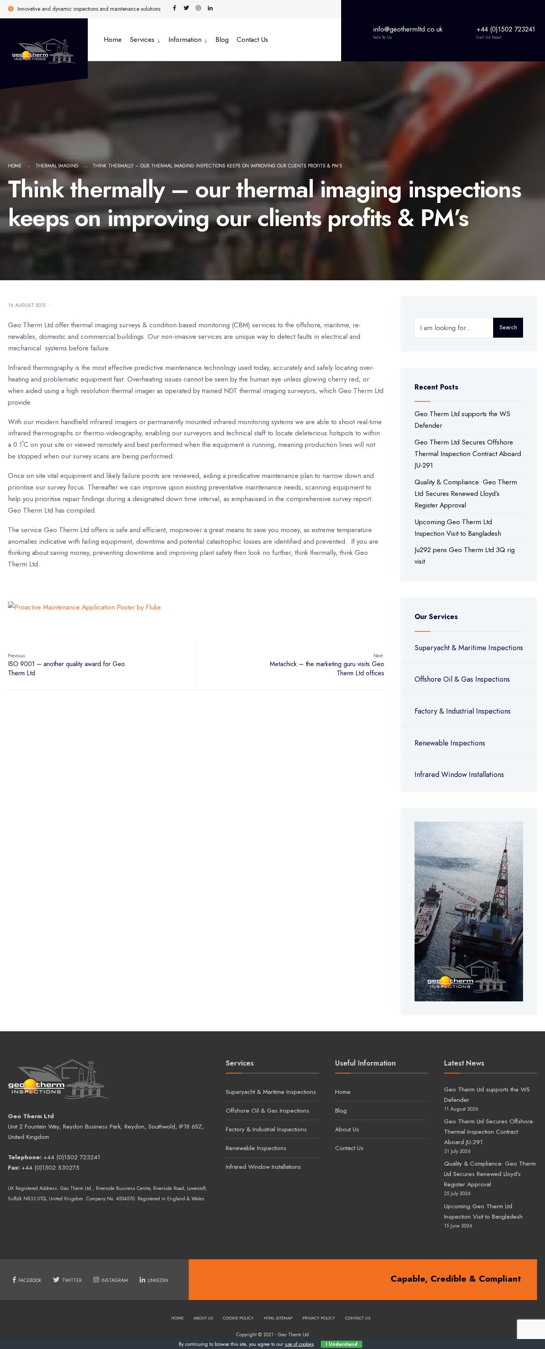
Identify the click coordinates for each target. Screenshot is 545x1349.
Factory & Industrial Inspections (463, 711)
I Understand (341, 1344)
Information (184, 39)
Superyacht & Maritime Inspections (469, 648)
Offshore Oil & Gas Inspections (462, 679)
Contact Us (252, 39)
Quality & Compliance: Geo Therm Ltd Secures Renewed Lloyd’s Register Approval (466, 493)
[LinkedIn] (210, 8)
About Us (347, 1129)
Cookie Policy (238, 1318)
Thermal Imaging (57, 165)
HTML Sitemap (278, 1318)
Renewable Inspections (450, 743)
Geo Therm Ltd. (76, 1188)
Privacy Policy (318, 1318)
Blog (222, 39)
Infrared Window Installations (459, 774)
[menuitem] (145, 39)
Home (113, 39)
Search (508, 327)
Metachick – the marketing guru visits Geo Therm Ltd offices (327, 665)
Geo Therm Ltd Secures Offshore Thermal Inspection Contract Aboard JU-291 (468, 453)
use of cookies (299, 1344)
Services (142, 39)
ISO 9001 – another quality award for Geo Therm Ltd (66, 665)
